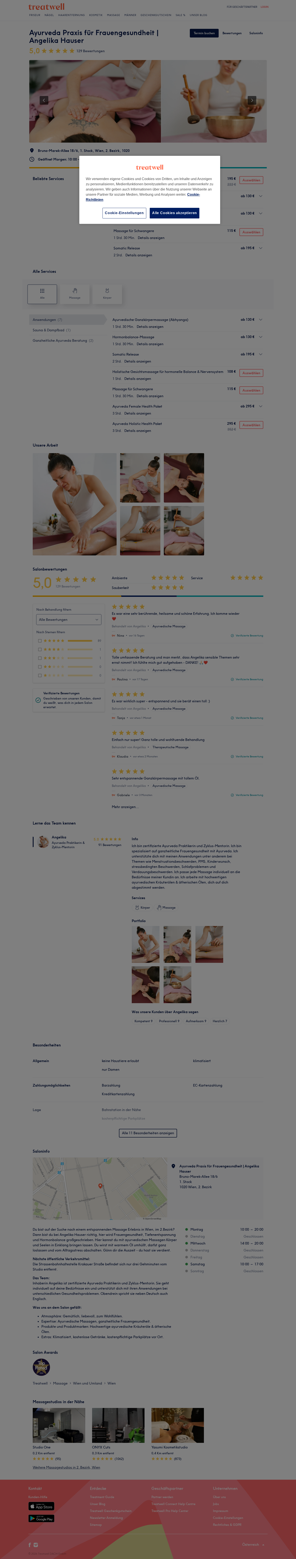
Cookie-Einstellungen (124, 213)
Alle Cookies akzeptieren (174, 213)
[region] (149, 190)
